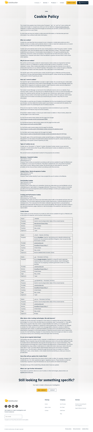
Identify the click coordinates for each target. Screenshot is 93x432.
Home (46, 404)
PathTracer (62, 410)
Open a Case (71, 2)
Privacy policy (68, 428)
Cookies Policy (85, 428)
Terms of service (76, 428)
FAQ (61, 413)
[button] (37, 2)
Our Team (62, 407)
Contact (62, 2)
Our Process (63, 404)
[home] (11, 2)
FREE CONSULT (42, 390)
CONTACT (52, 390)
